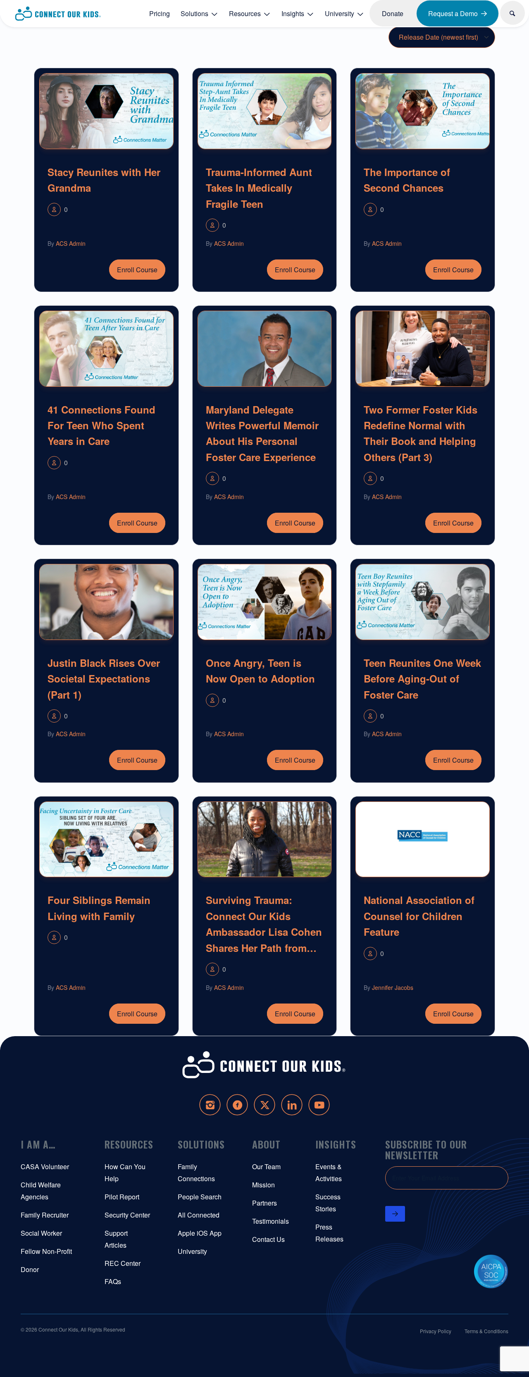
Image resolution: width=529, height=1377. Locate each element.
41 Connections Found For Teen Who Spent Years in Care (101, 425)
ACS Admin (71, 243)
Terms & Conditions (486, 1330)
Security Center (127, 1215)
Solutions (201, 1144)
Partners (264, 1203)
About (266, 1144)
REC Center (123, 1263)
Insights (335, 1144)
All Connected (198, 1215)
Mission (263, 1184)
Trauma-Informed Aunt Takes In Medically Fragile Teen (259, 188)
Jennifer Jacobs (392, 987)
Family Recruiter (45, 1215)
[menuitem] (159, 13)
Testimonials (270, 1221)
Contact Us (268, 1239)
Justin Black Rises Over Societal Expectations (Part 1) (104, 679)
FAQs (113, 1281)
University (192, 1251)
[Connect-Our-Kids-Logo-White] (264, 1065)
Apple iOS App (200, 1233)
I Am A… (38, 1144)
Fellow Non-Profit (46, 1251)
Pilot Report (122, 1196)
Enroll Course (137, 269)
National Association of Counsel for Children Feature (419, 916)
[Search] (513, 13)
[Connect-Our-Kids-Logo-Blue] (58, 13)
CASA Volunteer (45, 1166)
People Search (200, 1196)
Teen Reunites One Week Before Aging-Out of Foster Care (422, 679)
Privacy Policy (435, 1330)
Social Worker (41, 1233)
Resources (129, 1144)
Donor (30, 1269)
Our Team (266, 1166)
